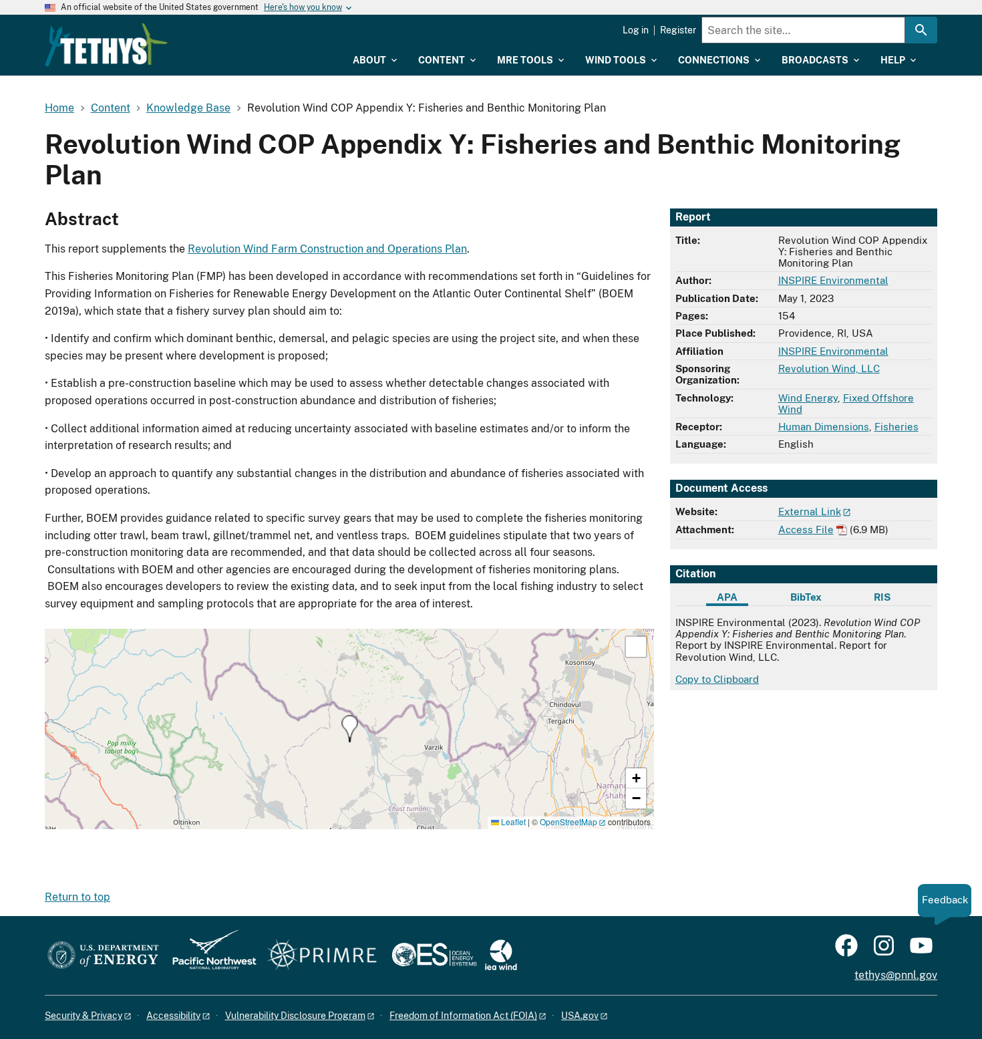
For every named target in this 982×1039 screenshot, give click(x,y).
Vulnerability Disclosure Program (295, 1015)
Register (678, 30)
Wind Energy (808, 398)
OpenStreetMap (568, 821)
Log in (636, 30)
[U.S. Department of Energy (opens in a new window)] (103, 956)
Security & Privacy (83, 1015)
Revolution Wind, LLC (829, 368)
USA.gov (580, 1015)
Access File (806, 529)
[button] (349, 728)
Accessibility (173, 1015)
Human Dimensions (823, 426)
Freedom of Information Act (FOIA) (463, 1015)
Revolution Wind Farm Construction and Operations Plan (327, 249)
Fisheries (896, 426)
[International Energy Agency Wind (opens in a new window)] (501, 956)
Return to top (77, 897)
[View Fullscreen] (636, 647)
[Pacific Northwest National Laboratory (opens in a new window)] (209, 956)
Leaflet (512, 821)
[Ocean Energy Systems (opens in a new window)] (435, 956)
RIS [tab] (882, 597)
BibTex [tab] (806, 597)
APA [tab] (727, 597)
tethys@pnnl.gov (895, 975)
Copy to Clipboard (717, 679)
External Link (809, 511)
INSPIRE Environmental (833, 280)
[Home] (106, 45)
